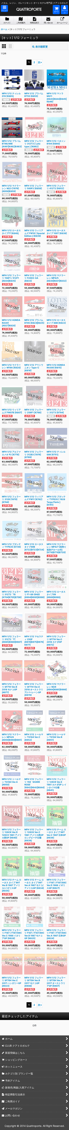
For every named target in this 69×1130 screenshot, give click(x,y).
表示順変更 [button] (41, 46)
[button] (4, 8)
